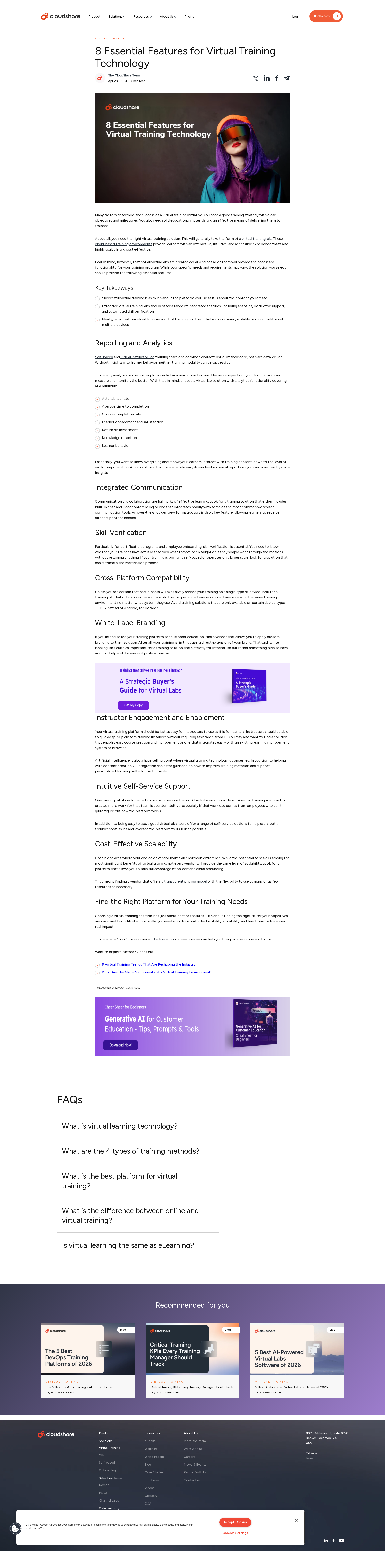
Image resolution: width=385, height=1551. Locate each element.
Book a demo (322, 16)
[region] (160, 1527)
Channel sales (109, 1500)
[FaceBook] (333, 1541)
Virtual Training (109, 1448)
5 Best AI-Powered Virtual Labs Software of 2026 (291, 1387)
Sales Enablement (112, 1478)
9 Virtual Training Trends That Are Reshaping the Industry (148, 964)
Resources (141, 16)
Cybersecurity (109, 1508)
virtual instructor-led (137, 357)
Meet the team (195, 1441)
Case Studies (154, 1472)
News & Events (195, 1464)
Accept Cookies (235, 1522)
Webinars (151, 1449)
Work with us (193, 1449)
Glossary (151, 1496)
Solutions (115, 16)
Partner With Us (195, 1472)
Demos (104, 1485)
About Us (167, 16)
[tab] (138, 1125)
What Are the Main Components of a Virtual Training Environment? (157, 972)
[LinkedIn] (326, 1541)
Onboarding (107, 1470)
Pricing (189, 16)
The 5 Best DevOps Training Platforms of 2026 (79, 1387)
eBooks (150, 1441)
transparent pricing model (185, 881)
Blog (123, 1329)
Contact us (192, 1480)
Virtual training (111, 38)
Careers (189, 1457)
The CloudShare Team (124, 75)
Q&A (148, 1503)
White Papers (154, 1457)
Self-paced (104, 357)
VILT (102, 1455)
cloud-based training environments (123, 244)
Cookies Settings (235, 1533)
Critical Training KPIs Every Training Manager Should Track (192, 1387)
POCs (103, 1493)
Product (94, 16)
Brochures (152, 1480)
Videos (150, 1488)
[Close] (296, 1520)
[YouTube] (341, 1541)
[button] (15, 1528)
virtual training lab (256, 238)
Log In (296, 16)
